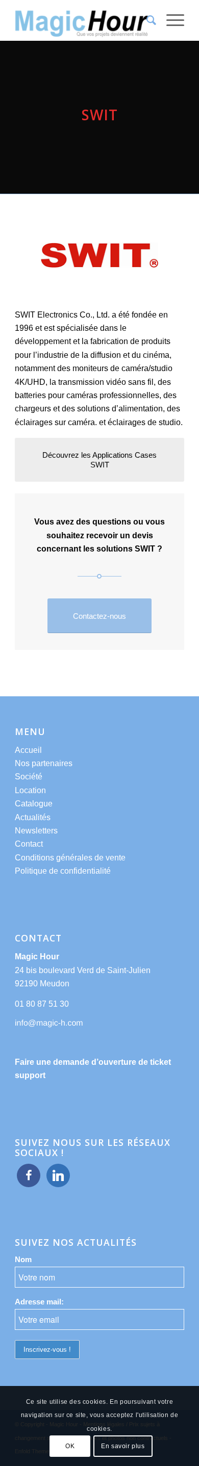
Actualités (33, 817)
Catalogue (34, 803)
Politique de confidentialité (63, 871)
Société (28, 776)
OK (69, 1446)
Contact (29, 844)
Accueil (28, 750)
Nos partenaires (43, 763)
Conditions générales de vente (70, 857)
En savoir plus (122, 1446)
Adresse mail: (39, 1302)
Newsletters (36, 830)
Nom (23, 1259)
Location (30, 790)
